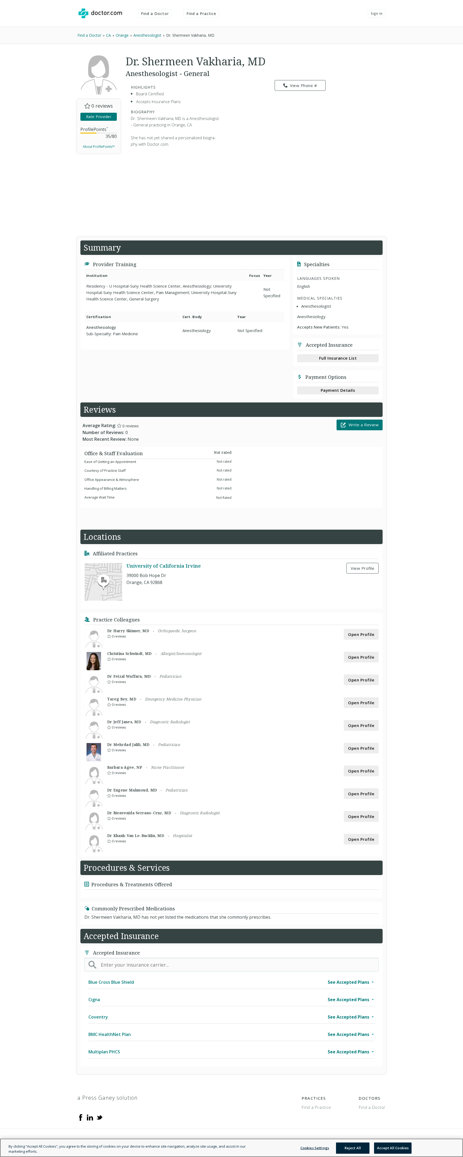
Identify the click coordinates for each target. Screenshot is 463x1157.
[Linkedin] (90, 1117)
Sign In (377, 13)
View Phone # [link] (303, 85)
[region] (231, 1148)
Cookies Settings (314, 1147)
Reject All (353, 1147)
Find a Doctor (155, 13)
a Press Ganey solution (107, 1097)
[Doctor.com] (100, 13)
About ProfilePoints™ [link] (99, 146)
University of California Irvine (163, 566)
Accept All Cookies (393, 1147)
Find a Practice (201, 13)
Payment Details (338, 390)
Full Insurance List (338, 358)
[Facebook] (80, 1117)
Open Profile (361, 634)
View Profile (362, 568)
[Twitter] (99, 1117)
